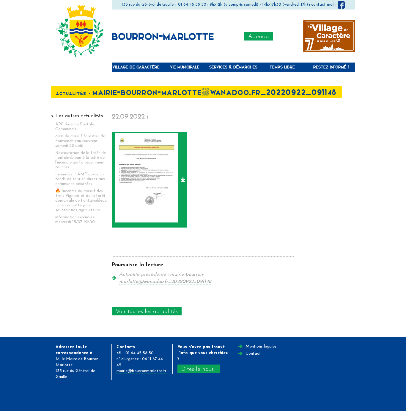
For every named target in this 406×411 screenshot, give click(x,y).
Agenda (258, 37)
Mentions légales (261, 346)
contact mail (322, 4)
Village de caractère (136, 67)
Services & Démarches (233, 67)
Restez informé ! (331, 67)
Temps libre (282, 67)
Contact (253, 353)
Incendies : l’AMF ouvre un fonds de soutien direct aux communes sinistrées (80, 179)
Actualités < (74, 93)
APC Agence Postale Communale (74, 126)
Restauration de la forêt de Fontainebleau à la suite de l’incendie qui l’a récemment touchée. (80, 160)
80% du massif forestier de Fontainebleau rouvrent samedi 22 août (80, 141)
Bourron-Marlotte (163, 36)
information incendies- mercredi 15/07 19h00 (75, 219)
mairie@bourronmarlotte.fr (141, 371)
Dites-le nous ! (198, 369)
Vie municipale (184, 67)
